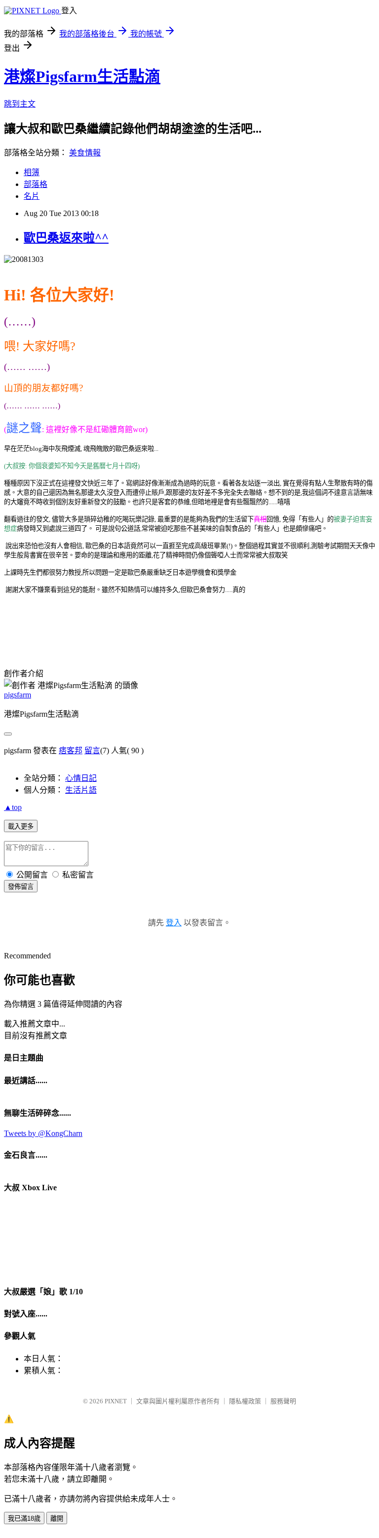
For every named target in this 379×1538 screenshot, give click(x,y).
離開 (56, 1518)
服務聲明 (283, 1401)
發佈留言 (21, 886)
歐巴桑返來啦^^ (66, 237)
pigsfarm (17, 695)
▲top (13, 807)
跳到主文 (20, 104)
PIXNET (116, 1401)
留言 (92, 750)
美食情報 (85, 152)
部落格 (35, 184)
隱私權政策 (245, 1401)
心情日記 (81, 778)
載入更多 (21, 826)
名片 (31, 196)
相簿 (31, 172)
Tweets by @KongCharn (43, 1133)
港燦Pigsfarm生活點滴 (82, 76)
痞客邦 (70, 750)
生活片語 (81, 790)
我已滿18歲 (24, 1518)
